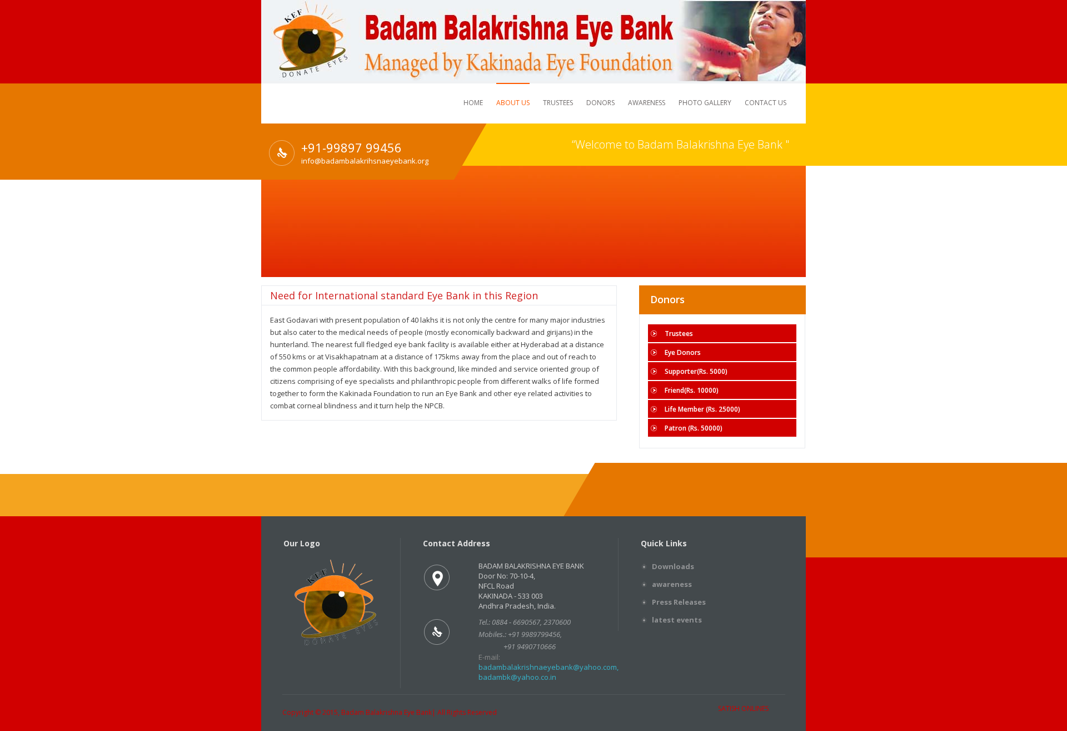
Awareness (646, 102)
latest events (677, 620)
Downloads (673, 566)
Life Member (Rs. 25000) (702, 409)
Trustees (558, 102)
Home (473, 102)
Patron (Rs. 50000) (693, 428)
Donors (600, 102)
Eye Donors (683, 352)
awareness (672, 584)
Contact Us (765, 102)
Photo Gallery (705, 102)
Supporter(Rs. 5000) (696, 371)
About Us (513, 102)
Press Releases (679, 602)
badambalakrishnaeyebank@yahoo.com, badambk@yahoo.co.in (548, 672)
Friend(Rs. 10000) (692, 390)
